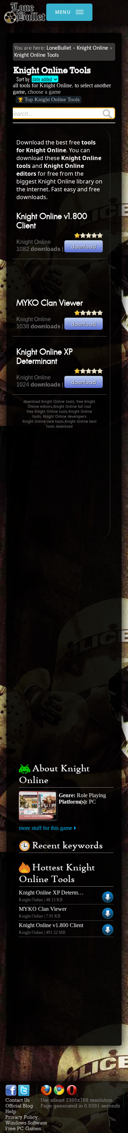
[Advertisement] (70, 279)
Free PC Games (23, 1128)
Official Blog (19, 1106)
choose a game (44, 92)
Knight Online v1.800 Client (51, 925)
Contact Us (17, 1100)
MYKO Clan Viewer (49, 303)
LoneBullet (59, 48)
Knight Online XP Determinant (54, 893)
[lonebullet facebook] (11, 1094)
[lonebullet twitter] (24, 1094)
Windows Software (26, 1123)
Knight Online (92, 48)
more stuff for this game (45, 828)
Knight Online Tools (36, 55)
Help (10, 1111)
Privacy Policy (21, 1117)
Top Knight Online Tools (52, 99)
